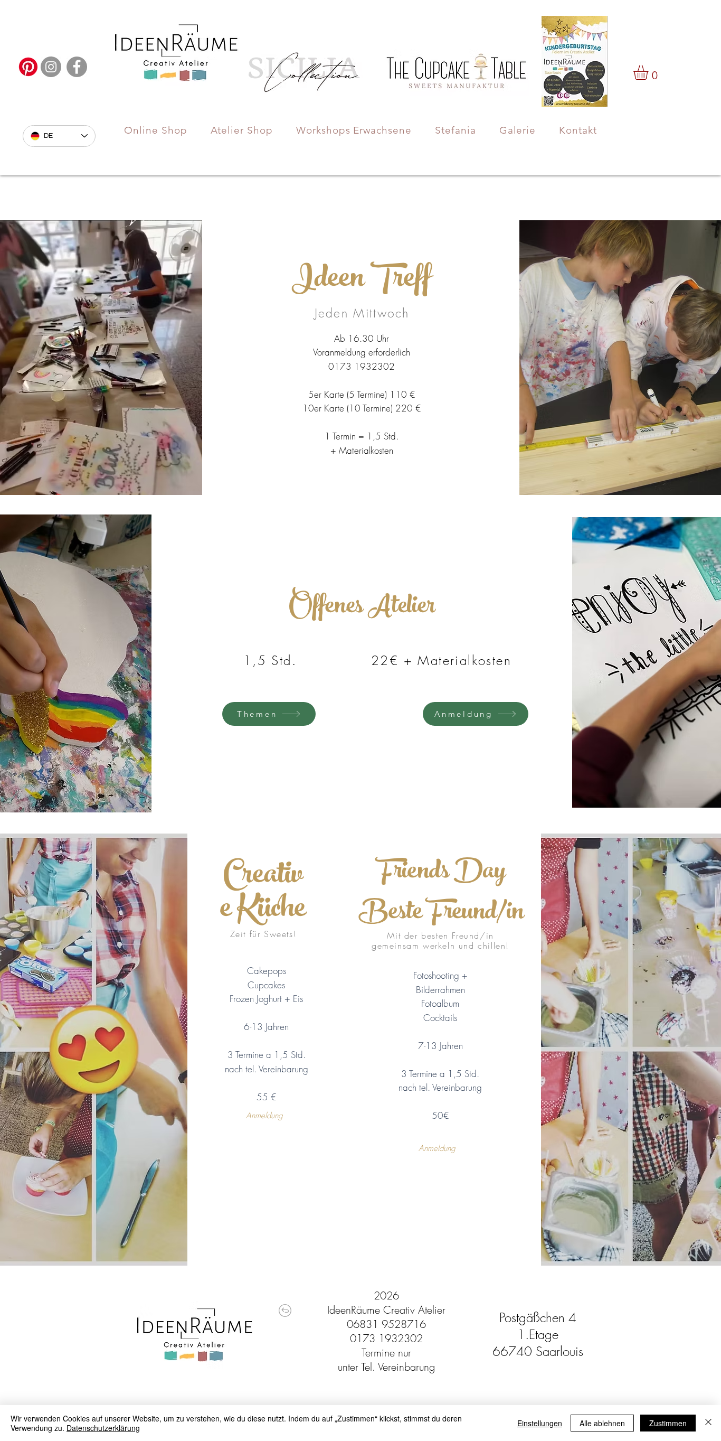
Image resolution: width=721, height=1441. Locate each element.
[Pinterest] (28, 66)
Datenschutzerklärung (103, 1428)
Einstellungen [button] (539, 1423)
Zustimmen (668, 1423)
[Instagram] (51, 67)
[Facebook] (77, 67)
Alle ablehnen (602, 1423)
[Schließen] (708, 1423)
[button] (649, 72)
